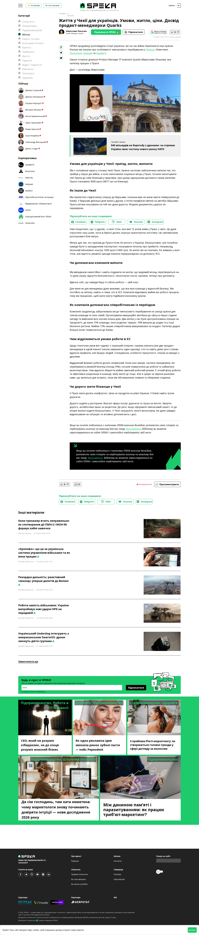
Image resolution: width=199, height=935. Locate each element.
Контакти (118, 861)
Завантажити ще (28, 661)
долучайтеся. (133, 428)
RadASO (29, 190)
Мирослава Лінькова (76, 31)
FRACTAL (29, 177)
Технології (28, 73)
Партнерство (119, 879)
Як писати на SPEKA (79, 884)
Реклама (117, 874)
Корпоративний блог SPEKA (38, 216)
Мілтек (70, 15)
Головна (62, 13)
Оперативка (29, 26)
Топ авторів (35, 5)
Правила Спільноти (79, 874)
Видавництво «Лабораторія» (38, 203)
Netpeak (29, 184)
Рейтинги (28, 69)
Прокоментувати (169, 484)
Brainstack (30, 171)
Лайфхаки (28, 51)
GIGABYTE (29, 164)
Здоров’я (27, 77)
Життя (26, 56)
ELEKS (28, 210)
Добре (192, 930)
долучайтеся (95, 457)
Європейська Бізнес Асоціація (39, 197)
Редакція (75, 861)
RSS (115, 897)
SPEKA (26, 912)
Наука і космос (31, 38)
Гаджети (27, 60)
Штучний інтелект (33, 43)
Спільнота (28, 21)
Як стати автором (52, 5)
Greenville (30, 223)
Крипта (26, 47)
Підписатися (135, 32)
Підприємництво (32, 30)
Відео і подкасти (32, 64)
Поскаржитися (145, 484)
